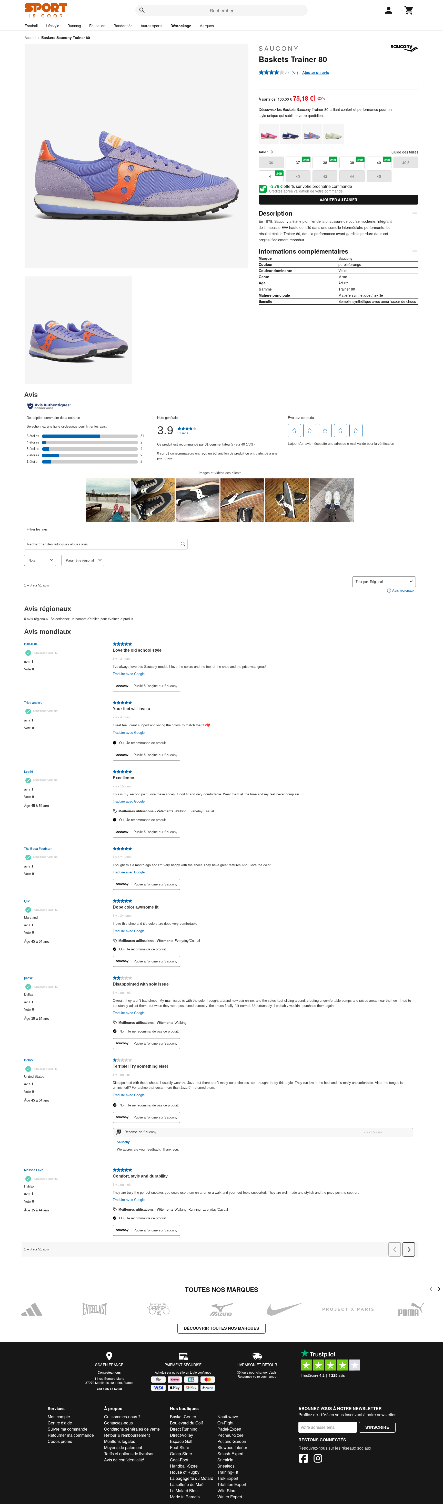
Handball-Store (184, 1466)
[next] (439, 1289)
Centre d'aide (60, 1423)
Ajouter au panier (338, 199)
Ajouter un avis (315, 72)
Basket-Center (183, 1417)
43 (325, 176)
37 (302, 161)
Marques (206, 25)
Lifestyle (52, 25)
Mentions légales (119, 1441)
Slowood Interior (232, 1447)
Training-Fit (227, 1472)
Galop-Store (181, 1454)
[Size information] (271, 152)
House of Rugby (184, 1472)
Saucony (279, 48)
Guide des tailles (404, 152)
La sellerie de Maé (187, 1484)
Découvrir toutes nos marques (221, 1328)
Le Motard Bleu (184, 1490)
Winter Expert (229, 1497)
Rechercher (222, 10)
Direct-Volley (181, 1435)
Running (74, 25)
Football (31, 25)
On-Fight (225, 1423)
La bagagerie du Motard (191, 1478)
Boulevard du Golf (186, 1423)
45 (379, 176)
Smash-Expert (230, 1454)
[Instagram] (318, 1459)
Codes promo (60, 1441)
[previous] (431, 1289)
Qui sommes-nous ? (122, 1417)
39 (356, 161)
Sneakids (226, 1466)
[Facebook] (303, 1459)
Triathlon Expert (231, 1484)
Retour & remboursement (127, 1435)
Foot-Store (179, 1447)
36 (271, 162)
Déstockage (180, 25)
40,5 (405, 162)
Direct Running (183, 1429)
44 (352, 176)
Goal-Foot (179, 1460)
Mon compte (59, 1417)
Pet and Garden (231, 1441)
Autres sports (151, 25)
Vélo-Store (227, 1490)
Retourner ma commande (71, 1435)
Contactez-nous (109, 1372)
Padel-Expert (229, 1429)
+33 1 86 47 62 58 (109, 1388)
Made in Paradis (185, 1497)
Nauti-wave (227, 1417)
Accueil (30, 37)
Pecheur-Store (230, 1435)
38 (329, 161)
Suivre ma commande (67, 1429)
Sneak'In (225, 1460)
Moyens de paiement (123, 1447)
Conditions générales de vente (132, 1429)
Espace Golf (181, 1441)
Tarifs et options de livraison (129, 1454)
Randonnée (123, 25)
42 (298, 176)
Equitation (97, 25)
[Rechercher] (142, 10)
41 (275, 175)
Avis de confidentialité (124, 1460)
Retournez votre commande (257, 1376)
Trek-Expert (227, 1478)
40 (383, 161)
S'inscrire (377, 1427)
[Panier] (409, 10)
